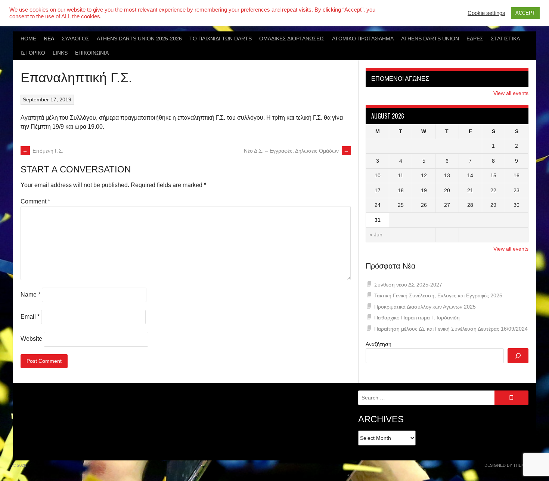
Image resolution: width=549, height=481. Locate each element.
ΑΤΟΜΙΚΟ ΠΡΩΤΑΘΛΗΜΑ (363, 39)
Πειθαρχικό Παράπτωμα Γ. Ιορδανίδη (417, 318)
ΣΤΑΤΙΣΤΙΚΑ (505, 39)
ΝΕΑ (49, 39)
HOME (28, 39)
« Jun (375, 235)
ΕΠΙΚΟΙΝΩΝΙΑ (92, 53)
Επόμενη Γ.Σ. (42, 151)
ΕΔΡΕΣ (474, 39)
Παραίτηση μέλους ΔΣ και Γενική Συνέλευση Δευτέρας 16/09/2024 (451, 329)
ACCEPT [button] (525, 13)
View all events (510, 93)
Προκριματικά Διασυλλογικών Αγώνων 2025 (425, 307)
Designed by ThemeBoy (510, 465)
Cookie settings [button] (486, 13)
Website (31, 339)
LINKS (60, 53)
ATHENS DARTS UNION (430, 39)
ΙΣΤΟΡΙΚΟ (33, 53)
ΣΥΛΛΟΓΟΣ (75, 39)
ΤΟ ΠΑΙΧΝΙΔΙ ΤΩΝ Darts (220, 39)
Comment (35, 201)
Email (30, 316)
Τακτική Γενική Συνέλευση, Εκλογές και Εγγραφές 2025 (438, 295)
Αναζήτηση (378, 344)
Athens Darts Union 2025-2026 (139, 39)
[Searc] (518, 355)
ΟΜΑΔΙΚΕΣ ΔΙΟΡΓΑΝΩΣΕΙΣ (292, 39)
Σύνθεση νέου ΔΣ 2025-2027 (408, 285)
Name (30, 294)
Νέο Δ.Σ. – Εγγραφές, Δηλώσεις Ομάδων (296, 151)
